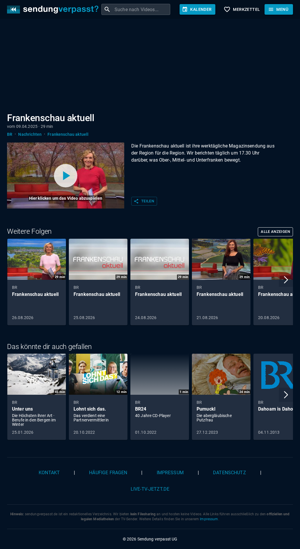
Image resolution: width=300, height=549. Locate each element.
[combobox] (141, 9)
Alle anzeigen (275, 231)
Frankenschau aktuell (67, 134)
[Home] (54, 9)
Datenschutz (229, 472)
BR (9, 134)
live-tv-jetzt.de (150, 489)
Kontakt (49, 472)
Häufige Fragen (108, 472)
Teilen (144, 201)
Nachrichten (30, 134)
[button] (286, 280)
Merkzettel (242, 9)
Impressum (170, 472)
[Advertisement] (150, 67)
